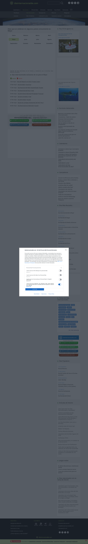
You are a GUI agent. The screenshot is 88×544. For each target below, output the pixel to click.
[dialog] (44, 272)
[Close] (66, 250)
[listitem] (44, 267)
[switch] (60, 270)
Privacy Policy (51, 293)
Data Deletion (36, 293)
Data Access (44, 293)
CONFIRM (34, 289)
